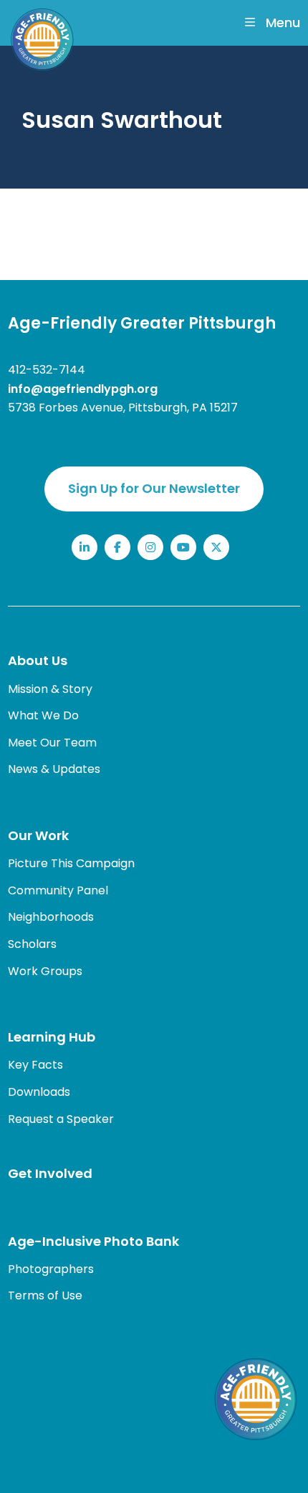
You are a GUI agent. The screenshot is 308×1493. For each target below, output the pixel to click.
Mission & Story (50, 689)
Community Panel (58, 890)
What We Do (43, 715)
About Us (37, 660)
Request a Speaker (61, 1119)
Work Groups (45, 971)
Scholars (32, 944)
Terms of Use (45, 1295)
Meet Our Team (52, 742)
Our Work (38, 835)
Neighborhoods (51, 917)
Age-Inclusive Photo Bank (93, 1241)
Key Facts (35, 1065)
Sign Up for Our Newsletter (154, 488)
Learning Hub (51, 1037)
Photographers (51, 1269)
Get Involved (50, 1173)
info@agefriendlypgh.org (83, 389)
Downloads (39, 1092)
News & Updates (54, 769)
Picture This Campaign (71, 863)
